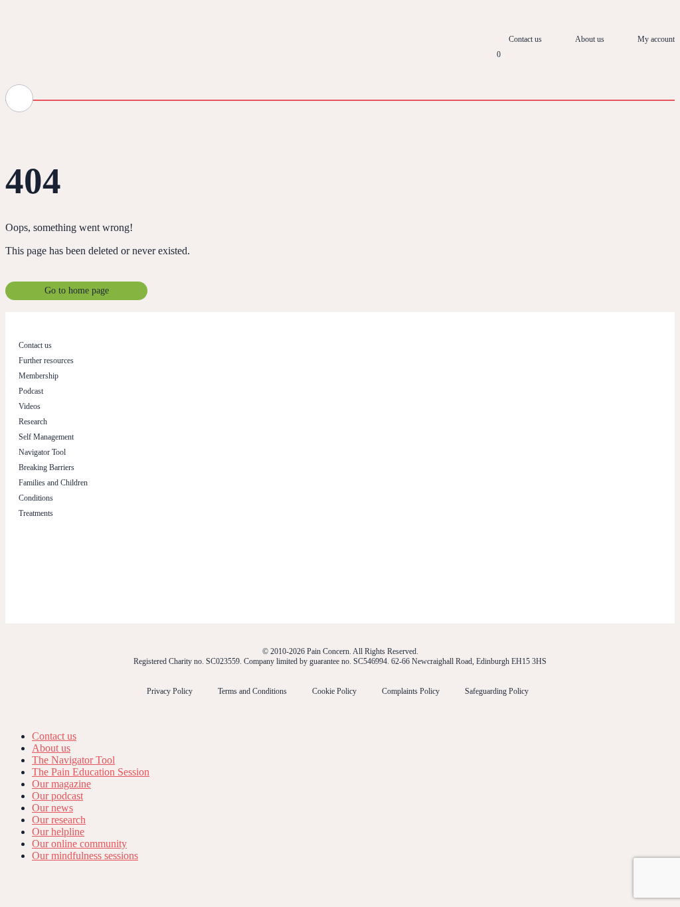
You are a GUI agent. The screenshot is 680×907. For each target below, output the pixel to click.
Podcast (31, 391)
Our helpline (58, 831)
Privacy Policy (170, 691)
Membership (38, 375)
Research (33, 421)
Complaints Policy (411, 691)
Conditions (36, 498)
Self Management (46, 437)
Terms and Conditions (252, 691)
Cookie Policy (334, 691)
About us (589, 39)
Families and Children (53, 482)
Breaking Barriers (46, 467)
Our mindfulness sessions (85, 855)
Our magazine (61, 783)
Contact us (525, 39)
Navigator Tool (42, 452)
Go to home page (76, 290)
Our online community (79, 843)
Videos (30, 406)
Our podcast (57, 795)
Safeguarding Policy (497, 691)
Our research (59, 819)
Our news (52, 807)
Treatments (36, 513)
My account (656, 39)
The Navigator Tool (73, 760)
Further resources (46, 360)
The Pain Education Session (90, 772)
